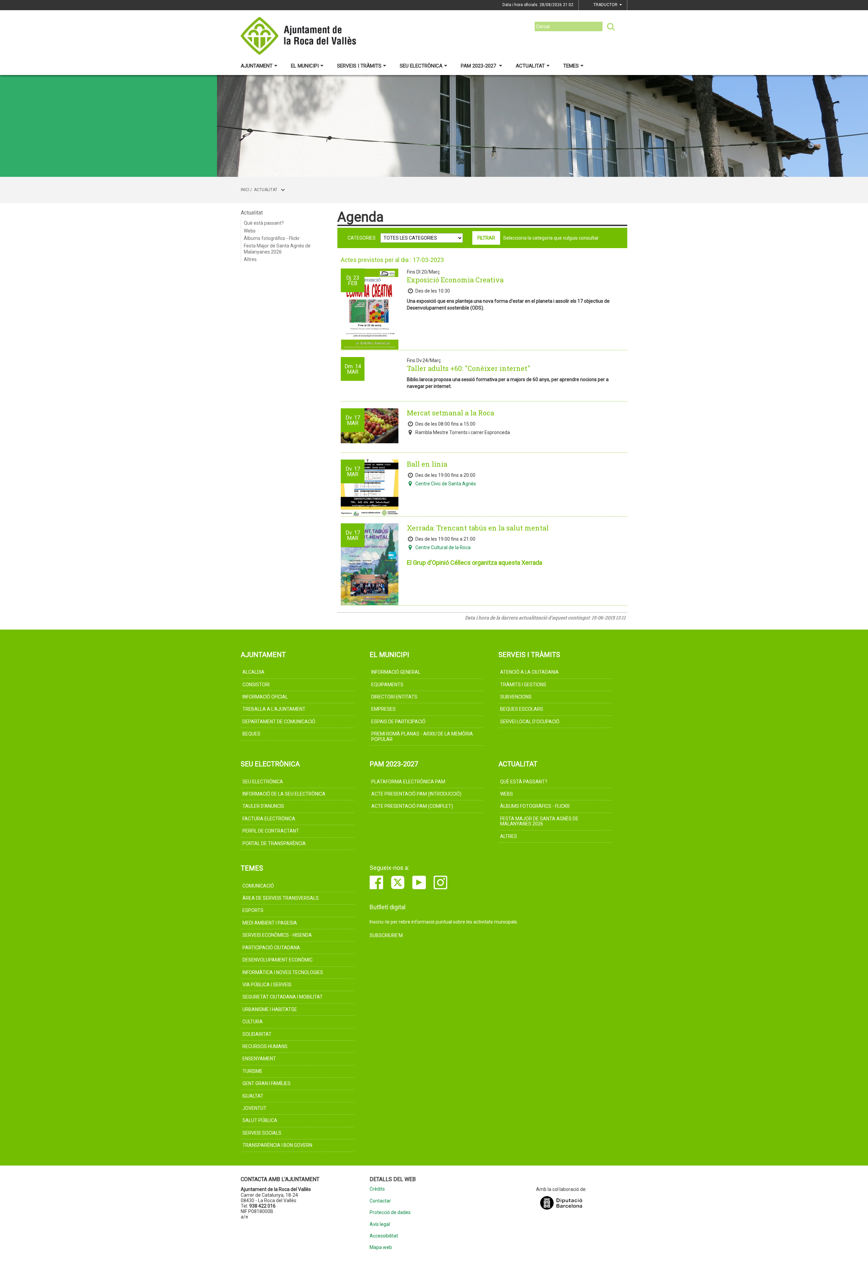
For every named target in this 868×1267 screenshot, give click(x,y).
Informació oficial (265, 697)
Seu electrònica (421, 66)
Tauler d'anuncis (263, 806)
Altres (250, 259)
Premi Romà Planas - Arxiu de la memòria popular (422, 736)
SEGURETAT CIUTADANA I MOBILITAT (282, 997)
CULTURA (252, 1021)
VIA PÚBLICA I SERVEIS (267, 984)
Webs (250, 231)
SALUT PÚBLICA (259, 1120)
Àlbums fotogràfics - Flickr (272, 238)
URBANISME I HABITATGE (269, 1009)
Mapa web (381, 1247)
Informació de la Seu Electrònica (284, 794)
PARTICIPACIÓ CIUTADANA (271, 947)
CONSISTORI (256, 684)
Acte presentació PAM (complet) (412, 806)
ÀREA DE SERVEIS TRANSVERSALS (280, 898)
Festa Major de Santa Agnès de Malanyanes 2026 (277, 249)
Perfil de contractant (270, 831)
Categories (362, 238)
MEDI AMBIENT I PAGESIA (269, 923)
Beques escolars (521, 709)
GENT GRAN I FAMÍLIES (266, 1083)
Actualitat (530, 66)
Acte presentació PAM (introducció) (416, 794)
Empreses (383, 709)
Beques (251, 734)
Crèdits (377, 1189)
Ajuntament (257, 66)
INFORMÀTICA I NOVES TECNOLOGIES (282, 972)
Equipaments (387, 684)
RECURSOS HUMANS (265, 1046)
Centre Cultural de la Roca (443, 547)
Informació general (395, 672)
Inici (245, 189)
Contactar (380, 1201)
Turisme (252, 1071)
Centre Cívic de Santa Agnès (445, 483)
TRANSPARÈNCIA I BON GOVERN (277, 1145)
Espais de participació (398, 721)
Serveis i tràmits (359, 66)
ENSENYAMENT (259, 1058)
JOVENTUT (254, 1108)
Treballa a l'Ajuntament (273, 709)
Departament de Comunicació (278, 721)
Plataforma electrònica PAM (408, 781)
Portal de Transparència (274, 843)
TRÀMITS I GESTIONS (523, 684)
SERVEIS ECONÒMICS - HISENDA (277, 935)
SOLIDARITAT (257, 1034)
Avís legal (380, 1224)
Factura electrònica (268, 818)
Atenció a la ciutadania (529, 672)
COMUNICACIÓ (258, 886)
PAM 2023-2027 (479, 66)
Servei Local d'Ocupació (529, 721)
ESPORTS (252, 910)
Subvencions (516, 697)
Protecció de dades (390, 1212)
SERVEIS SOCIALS (261, 1133)
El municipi (305, 66)
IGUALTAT (252, 1096)
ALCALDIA (253, 672)
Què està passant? (264, 223)
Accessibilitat (384, 1235)
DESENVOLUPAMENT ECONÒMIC (277, 960)
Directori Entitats (394, 697)
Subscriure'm (386, 935)
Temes (571, 66)
